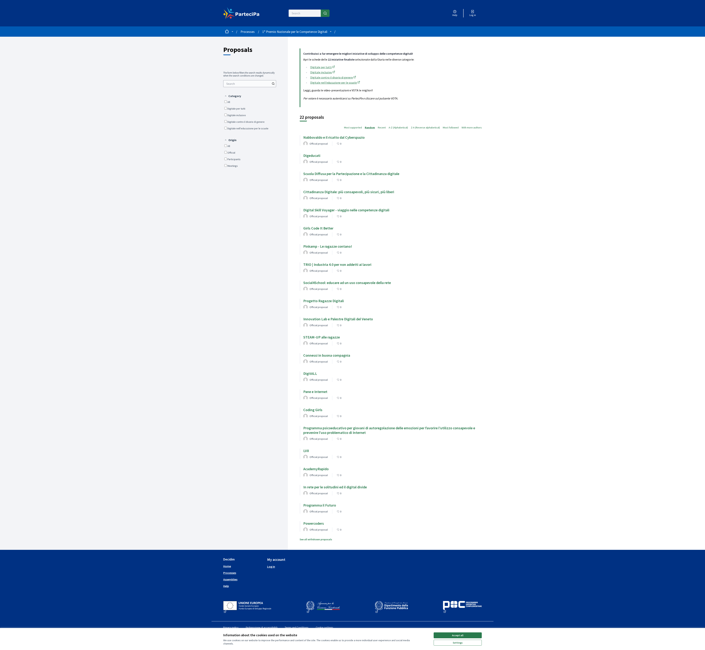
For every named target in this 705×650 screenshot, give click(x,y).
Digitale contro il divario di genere (333, 77)
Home (227, 566)
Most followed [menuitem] (451, 127)
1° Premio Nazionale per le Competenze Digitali (294, 32)
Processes (248, 32)
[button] (232, 96)
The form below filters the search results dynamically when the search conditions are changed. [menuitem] (249, 74)
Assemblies (230, 579)
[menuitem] (249, 83)
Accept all (457, 635)
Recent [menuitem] (382, 127)
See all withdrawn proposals (316, 539)
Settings (458, 642)
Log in (271, 566)
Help (226, 586)
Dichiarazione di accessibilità (261, 627)
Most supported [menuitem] (353, 127)
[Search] (325, 13)
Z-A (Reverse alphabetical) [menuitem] (425, 127)
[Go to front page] (243, 13)
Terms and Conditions (296, 627)
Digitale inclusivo (323, 72)
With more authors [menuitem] (472, 127)
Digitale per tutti (322, 67)
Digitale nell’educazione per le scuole (335, 82)
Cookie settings (324, 627)
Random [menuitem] (370, 127)
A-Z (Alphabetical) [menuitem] (398, 127)
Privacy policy (230, 627)
